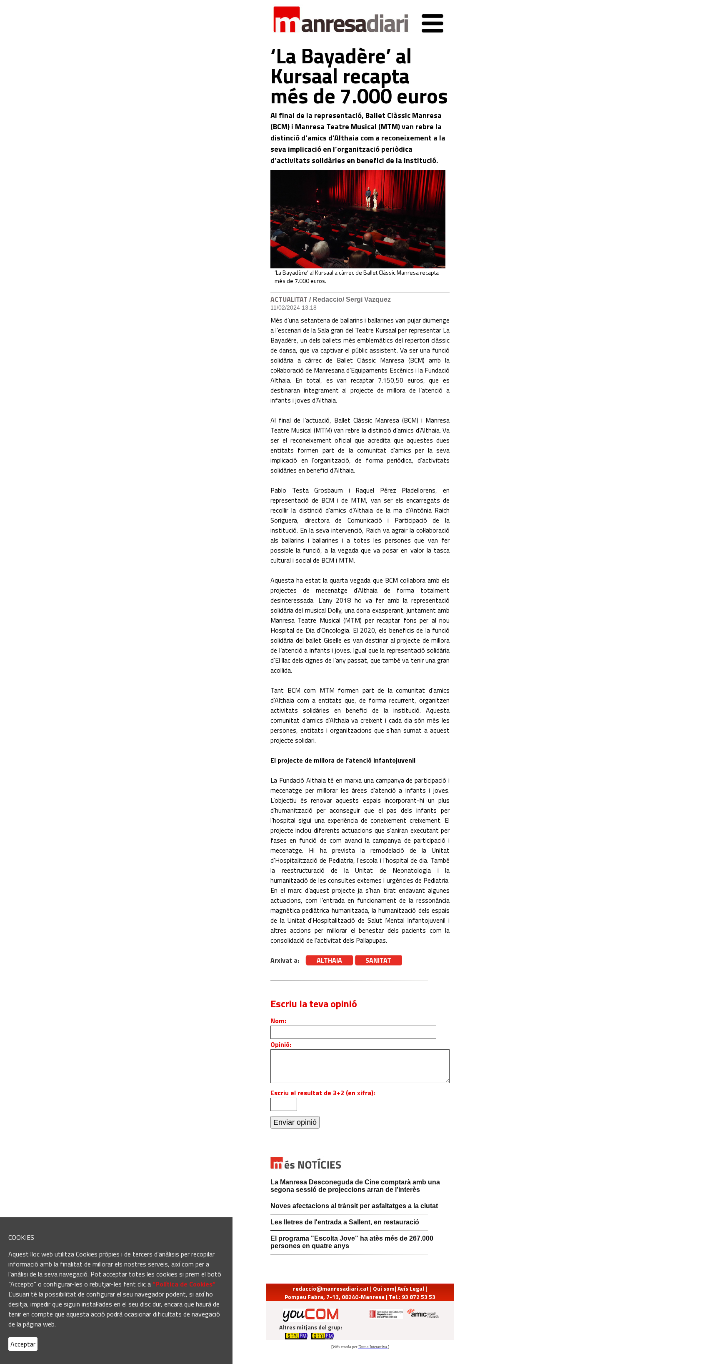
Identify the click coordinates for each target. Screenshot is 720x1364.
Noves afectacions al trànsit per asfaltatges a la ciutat (354, 1205)
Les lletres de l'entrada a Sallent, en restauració (344, 1222)
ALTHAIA (329, 960)
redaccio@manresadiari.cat (331, 1288)
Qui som (384, 1288)
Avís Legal (411, 1288)
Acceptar (22, 1344)
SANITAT (378, 960)
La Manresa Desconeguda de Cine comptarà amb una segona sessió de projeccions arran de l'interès (355, 1186)
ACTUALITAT (289, 299)
